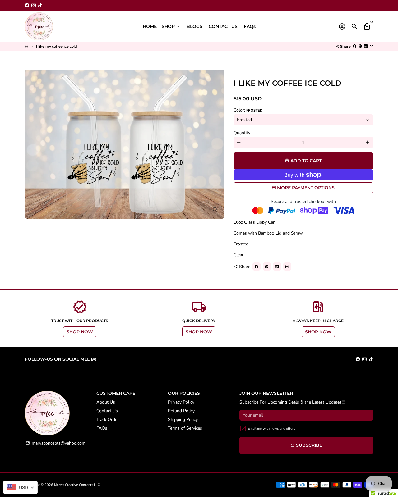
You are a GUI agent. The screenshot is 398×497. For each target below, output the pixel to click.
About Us (105, 402)
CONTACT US (223, 26)
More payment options (306, 187)
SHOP (171, 26)
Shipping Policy (183, 419)
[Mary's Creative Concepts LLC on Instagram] (33, 5)
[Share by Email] (371, 46)
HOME (150, 26)
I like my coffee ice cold (56, 46)
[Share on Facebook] (354, 46)
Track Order (107, 419)
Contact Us (107, 411)
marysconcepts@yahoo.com (55, 443)
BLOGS (194, 26)
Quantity (242, 133)
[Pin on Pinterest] (360, 46)
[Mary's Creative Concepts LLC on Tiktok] (40, 5)
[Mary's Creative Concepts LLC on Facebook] (27, 5)
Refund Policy (181, 411)
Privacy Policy (181, 402)
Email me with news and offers (271, 428)
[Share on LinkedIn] (366, 46)
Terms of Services (185, 428)
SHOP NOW (80, 332)
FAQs (250, 26)
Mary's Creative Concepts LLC (77, 484)
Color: (248, 110)
